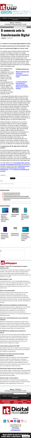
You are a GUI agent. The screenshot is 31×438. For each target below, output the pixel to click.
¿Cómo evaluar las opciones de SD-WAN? (9, 346)
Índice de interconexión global (7, 290)
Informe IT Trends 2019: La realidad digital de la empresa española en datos (13, 267)
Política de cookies (5, 401)
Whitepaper (18, 22)
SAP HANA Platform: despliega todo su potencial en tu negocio (13, 331)
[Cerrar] (30, 434)
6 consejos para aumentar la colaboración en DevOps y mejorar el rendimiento (5, 218)
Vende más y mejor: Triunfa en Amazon (9, 378)
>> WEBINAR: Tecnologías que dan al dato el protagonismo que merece (15, 18)
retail (1, 183)
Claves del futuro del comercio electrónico (11, 193)
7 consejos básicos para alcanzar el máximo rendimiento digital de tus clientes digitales (22, 85)
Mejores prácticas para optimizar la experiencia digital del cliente (22, 74)
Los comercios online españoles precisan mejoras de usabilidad (16, 196)
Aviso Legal (24, 400)
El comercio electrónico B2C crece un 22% (11, 194)
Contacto (16, 402)
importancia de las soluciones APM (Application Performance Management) (15, 167)
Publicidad (24, 402)
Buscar (28, 26)
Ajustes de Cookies (18, 401)
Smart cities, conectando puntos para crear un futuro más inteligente (14, 318)
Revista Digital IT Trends (6, 279)
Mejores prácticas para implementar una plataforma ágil (13, 305)
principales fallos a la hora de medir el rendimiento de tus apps (15, 163)
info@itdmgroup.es (15, 430)
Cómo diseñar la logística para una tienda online (11, 368)
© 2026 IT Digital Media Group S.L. (9, 400)
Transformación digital (8, 183)
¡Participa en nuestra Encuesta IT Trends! (15, 24)
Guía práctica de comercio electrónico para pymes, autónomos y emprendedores (12, 354)
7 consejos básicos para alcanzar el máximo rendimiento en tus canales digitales (25, 237)
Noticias (12, 22)
